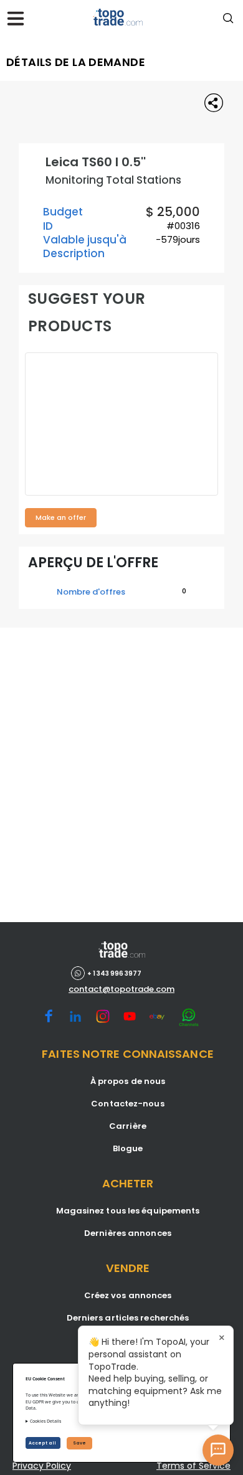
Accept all (43, 1443)
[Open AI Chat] (218, 1450)
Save (79, 1443)
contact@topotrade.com (121, 989)
